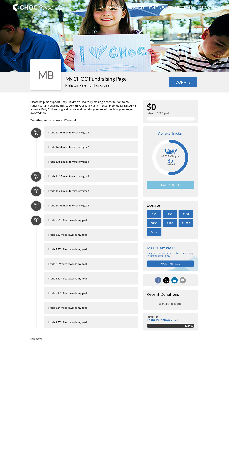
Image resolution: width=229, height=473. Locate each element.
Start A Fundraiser (164, 7)
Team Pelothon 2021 (163, 320)
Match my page (170, 263)
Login (188, 7)
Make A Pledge (170, 184)
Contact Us (207, 7)
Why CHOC (115, 7)
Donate (183, 82)
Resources (135, 7)
